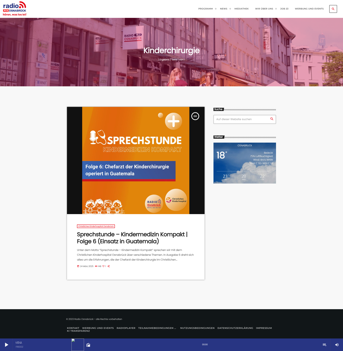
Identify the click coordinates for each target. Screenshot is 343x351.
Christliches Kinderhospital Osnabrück (96, 226)
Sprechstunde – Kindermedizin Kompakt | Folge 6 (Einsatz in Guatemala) (132, 237)
